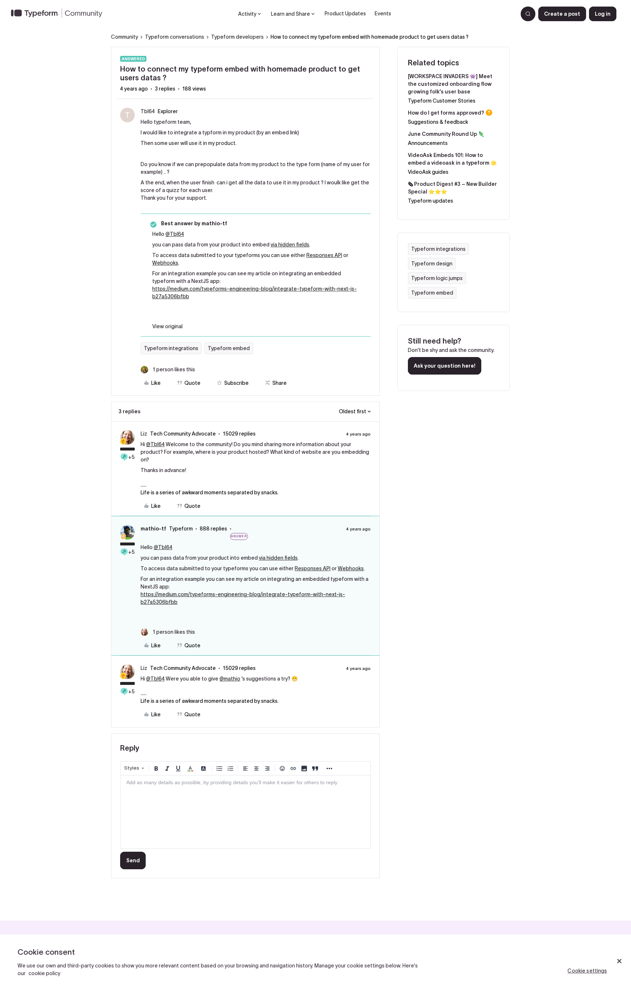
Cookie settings (587, 971)
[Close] (619, 961)
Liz (144, 434)
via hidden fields (290, 245)
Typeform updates (430, 201)
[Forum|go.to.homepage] (59, 13)
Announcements (428, 143)
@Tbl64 (174, 234)
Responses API (324, 255)
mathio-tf (153, 529)
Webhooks (165, 263)
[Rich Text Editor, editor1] (245, 811)
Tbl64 (148, 111)
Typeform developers (237, 37)
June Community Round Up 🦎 (446, 134)
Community (124, 37)
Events (383, 13)
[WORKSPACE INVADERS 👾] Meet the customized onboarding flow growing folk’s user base (450, 84)
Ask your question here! (444, 366)
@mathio (229, 679)
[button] (562, 14)
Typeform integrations (171, 348)
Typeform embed (229, 348)
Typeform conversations (174, 37)
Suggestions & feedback (438, 122)
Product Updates (345, 13)
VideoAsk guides (428, 172)
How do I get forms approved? (446, 113)
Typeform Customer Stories (441, 101)
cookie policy (44, 973)
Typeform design (431, 264)
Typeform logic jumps (437, 278)
